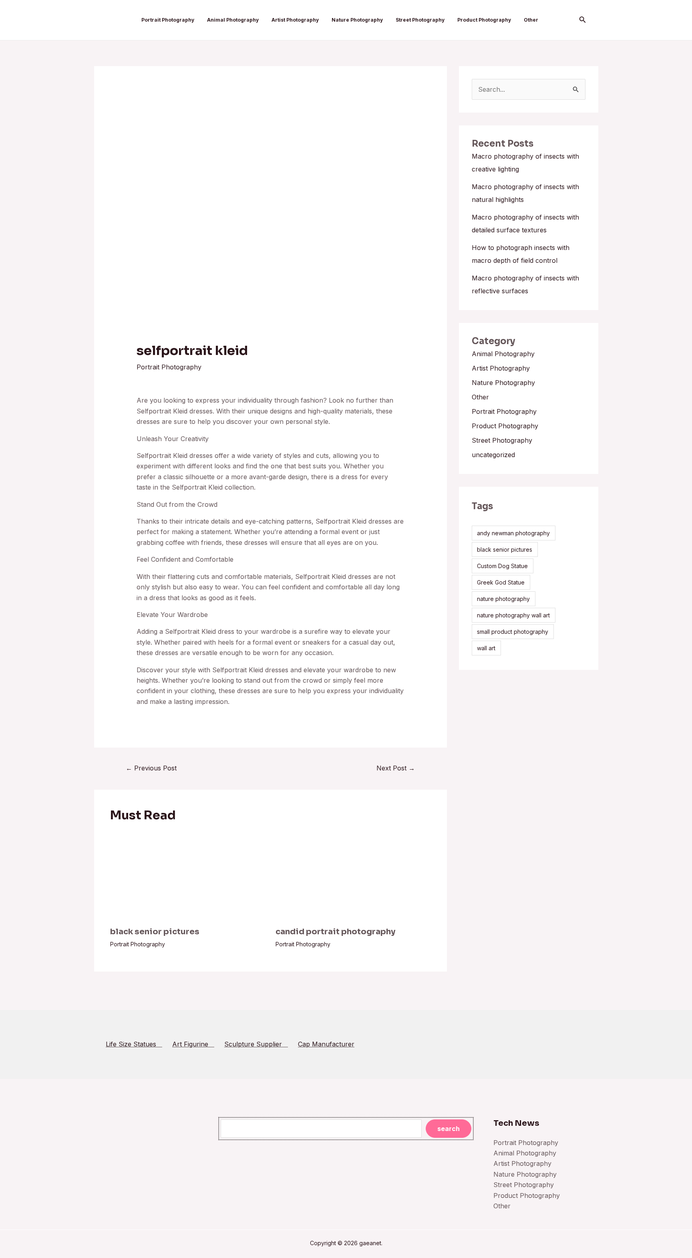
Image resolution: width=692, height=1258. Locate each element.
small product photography (512, 631)
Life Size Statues (134, 1044)
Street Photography (420, 20)
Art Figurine (193, 1044)
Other (531, 20)
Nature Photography (357, 20)
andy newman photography (513, 533)
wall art (486, 648)
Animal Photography (233, 20)
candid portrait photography (335, 932)
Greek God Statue (501, 582)
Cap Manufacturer (326, 1044)
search (448, 1129)
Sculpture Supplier (256, 1044)
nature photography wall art (513, 615)
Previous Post (151, 768)
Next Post (395, 768)
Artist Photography (295, 20)
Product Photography (484, 20)
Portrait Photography (167, 20)
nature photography (503, 598)
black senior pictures (154, 932)
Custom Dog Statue (502, 565)
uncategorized (493, 455)
